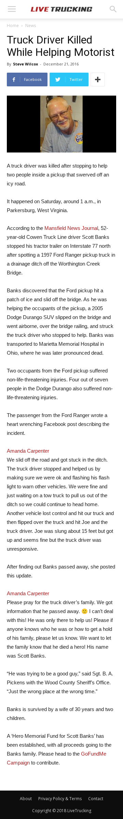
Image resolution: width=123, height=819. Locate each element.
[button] (113, 9)
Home (13, 25)
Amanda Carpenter (28, 451)
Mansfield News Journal (71, 228)
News (30, 25)
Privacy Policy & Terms (60, 799)
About (26, 799)
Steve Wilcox (25, 63)
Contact (95, 799)
